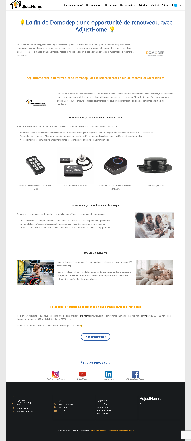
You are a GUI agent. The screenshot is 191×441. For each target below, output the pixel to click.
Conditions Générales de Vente (121, 431)
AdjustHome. (150, 398)
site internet (85, 316)
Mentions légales (98, 431)
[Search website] (180, 5)
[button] (95, 337)
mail (146, 316)
